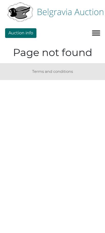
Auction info (20, 33)
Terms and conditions (52, 71)
